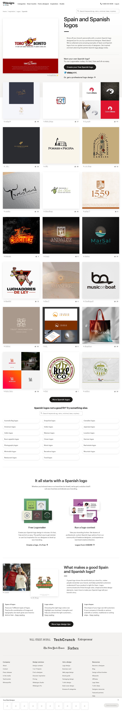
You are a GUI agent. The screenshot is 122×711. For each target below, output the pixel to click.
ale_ (46, 346)
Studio (62, 4)
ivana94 (6, 592)
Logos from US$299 (83, 545)
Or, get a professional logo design (78, 77)
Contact (5, 669)
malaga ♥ (7, 121)
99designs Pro (37, 686)
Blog (93, 669)
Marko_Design (49, 121)
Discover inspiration (39, 675)
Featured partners (98, 692)
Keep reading (20, 615)
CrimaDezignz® (89, 301)
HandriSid (8, 301)
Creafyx (47, 256)
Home (5, 11)
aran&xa (7, 211)
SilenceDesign (49, 211)
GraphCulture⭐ (53, 75)
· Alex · (7, 166)
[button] (118, 700)
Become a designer (98, 665)
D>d (46, 391)
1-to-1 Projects (37, 669)
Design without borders (99, 672)
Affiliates (95, 679)
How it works (31, 4)
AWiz (46, 166)
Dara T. (47, 301)
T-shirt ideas (96, 686)
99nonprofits (7, 682)
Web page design (67, 672)
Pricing (35, 679)
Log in (117, 4)
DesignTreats (88, 346)
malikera (87, 391)
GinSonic (87, 256)
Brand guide (66, 675)
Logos (19, 11)
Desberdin (8, 256)
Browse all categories (69, 689)
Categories (22, 4)
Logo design (66, 665)
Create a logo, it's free (36, 545)
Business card (66, 669)
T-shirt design (66, 682)
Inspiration (54, 4)
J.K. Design (35, 598)
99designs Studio (38, 682)
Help (93, 696)
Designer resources (98, 689)
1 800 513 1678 (107, 4)
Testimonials (7, 679)
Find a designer (43, 4)
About (5, 665)
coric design (88, 166)
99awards (95, 675)
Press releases (7, 672)
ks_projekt (87, 121)
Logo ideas (95, 682)
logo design (99, 48)
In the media (7, 675)
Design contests (38, 665)
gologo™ (87, 211)
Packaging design (68, 679)
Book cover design (68, 686)
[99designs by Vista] (8, 4)
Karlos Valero (9, 391)
